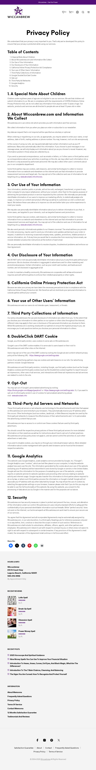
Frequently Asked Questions (20, 696)
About (39, 748)
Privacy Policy (14, 700)
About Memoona (15, 692)
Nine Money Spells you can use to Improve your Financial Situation (39, 659)
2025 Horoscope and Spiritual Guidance (27, 655)
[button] (64, 12)
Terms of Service (15, 704)
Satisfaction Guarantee (23, 748)
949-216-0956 (14, 576)
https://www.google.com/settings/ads (44, 355)
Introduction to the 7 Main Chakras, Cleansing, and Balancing (36, 670)
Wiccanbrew (45, 759)
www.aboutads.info (19, 395)
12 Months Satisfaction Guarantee (22, 712)
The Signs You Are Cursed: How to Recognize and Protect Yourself (38, 674)
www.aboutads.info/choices (31, 177)
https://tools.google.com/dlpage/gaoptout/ (25, 390)
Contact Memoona (15, 708)
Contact (48, 748)
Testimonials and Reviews (19, 716)
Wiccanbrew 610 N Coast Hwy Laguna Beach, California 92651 (22, 570)
